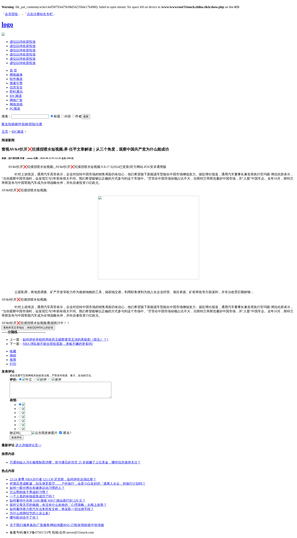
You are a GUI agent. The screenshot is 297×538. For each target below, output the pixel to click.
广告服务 (43, 525)
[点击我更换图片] (45, 433)
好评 (43, 379)
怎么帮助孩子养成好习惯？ (29, 492)
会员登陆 (11, 14)
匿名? (67, 433)
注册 (39, 124)
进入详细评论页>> (28, 445)
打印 (13, 364)
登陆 (32, 124)
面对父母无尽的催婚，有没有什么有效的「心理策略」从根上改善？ (58, 504)
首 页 (13, 70)
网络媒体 (16, 74)
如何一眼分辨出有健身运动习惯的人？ (37, 488)
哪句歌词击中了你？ (24, 517)
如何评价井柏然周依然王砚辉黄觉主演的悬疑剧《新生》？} (65, 339)
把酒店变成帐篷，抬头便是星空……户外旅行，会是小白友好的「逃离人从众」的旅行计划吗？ (77, 483)
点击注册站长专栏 (40, 14)
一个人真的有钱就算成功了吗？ (32, 496)
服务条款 (29, 525)
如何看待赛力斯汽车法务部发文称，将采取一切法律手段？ (52, 509)
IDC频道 (16, 96)
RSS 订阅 (70, 525)
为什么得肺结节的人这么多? (30, 513)
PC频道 (15, 108)
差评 (58, 379)
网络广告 (16, 100)
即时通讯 (16, 91)
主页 (5, 131)
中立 (28, 379)
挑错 (13, 355)
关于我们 (16, 525)
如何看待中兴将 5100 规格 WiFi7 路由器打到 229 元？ (47, 500)
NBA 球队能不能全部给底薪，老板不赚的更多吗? (58, 343)
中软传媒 (97, 525)
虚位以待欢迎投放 (23, 41)
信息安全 (16, 87)
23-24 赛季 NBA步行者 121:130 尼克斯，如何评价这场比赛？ (53, 479)
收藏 (13, 351)
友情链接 (84, 525)
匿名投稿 (8, 124)
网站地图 (56, 525)
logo (7, 24)
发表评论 (16, 437)
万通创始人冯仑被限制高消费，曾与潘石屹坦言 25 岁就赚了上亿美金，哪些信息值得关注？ (75, 462)
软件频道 (16, 79)
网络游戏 (16, 104)
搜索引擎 (16, 83)
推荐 (13, 359)
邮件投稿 (21, 124)
